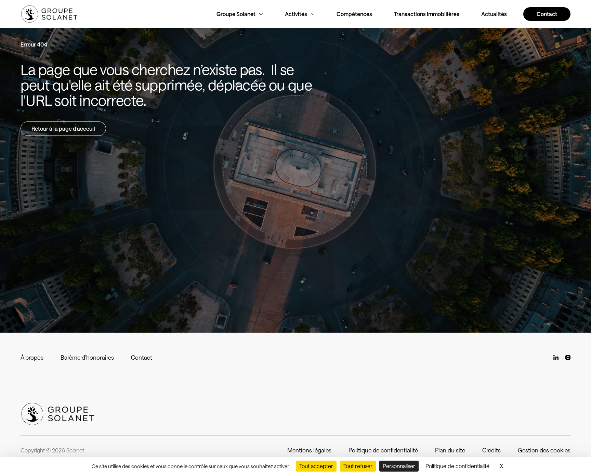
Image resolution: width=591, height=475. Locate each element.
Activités (296, 14)
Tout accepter (316, 466)
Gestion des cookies (544, 450)
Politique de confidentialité (383, 450)
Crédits (491, 450)
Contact (141, 357)
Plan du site (450, 450)
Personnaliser (399, 466)
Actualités (494, 14)
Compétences (354, 14)
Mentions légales (309, 450)
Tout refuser (357, 466)
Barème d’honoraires (87, 357)
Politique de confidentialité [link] (457, 466)
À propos (32, 357)
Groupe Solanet (235, 14)
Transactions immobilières (426, 14)
